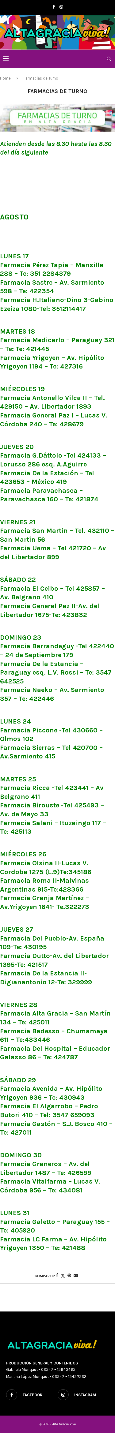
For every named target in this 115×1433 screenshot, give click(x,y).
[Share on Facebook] (57, 1275)
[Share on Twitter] (63, 1275)
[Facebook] (53, 7)
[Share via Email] (76, 1275)
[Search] (109, 59)
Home (5, 78)
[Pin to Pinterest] (69, 1275)
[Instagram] (61, 7)
